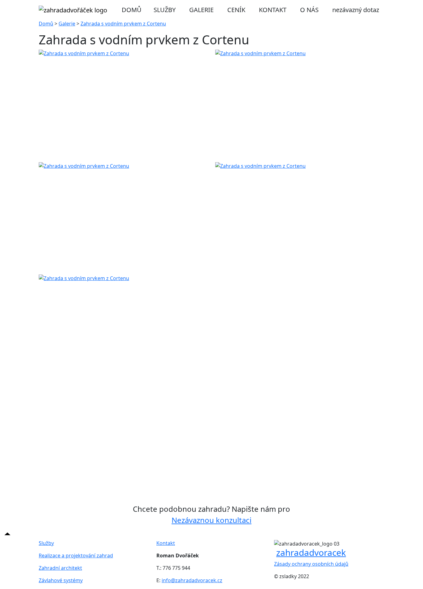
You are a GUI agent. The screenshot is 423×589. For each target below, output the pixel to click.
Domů (46, 23)
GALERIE (201, 10)
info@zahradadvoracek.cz (192, 580)
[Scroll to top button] (7, 533)
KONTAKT (272, 10)
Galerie (67, 23)
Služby (46, 543)
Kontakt (165, 543)
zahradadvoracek (311, 552)
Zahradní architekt (60, 567)
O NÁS (309, 10)
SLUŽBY (165, 10)
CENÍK (236, 10)
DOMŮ (132, 10)
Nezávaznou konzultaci (211, 520)
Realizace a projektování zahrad (76, 555)
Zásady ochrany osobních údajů (311, 563)
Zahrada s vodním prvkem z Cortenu (123, 23)
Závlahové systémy (61, 580)
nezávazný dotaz (355, 10)
